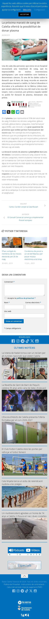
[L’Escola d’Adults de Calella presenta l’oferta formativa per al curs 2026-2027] (24, 432)
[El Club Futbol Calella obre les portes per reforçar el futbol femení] (24, 465)
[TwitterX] (32, 341)
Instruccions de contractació (32, 584)
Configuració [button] (39, 9)
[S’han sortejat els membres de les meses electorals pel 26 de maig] (13, 242)
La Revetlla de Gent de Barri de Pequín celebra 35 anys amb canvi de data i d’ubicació (24, 386)
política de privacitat (26, 298)
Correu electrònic (33, 302)
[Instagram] (18, 341)
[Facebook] (13, 341)
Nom (7, 302)
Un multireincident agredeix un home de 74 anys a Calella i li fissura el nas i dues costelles (24, 515)
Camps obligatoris (12, 328)
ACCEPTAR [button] (24, 14)
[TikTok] (27, 341)
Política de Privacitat (12, 584)
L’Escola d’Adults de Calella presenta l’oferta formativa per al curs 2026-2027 (23, 418)
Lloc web (7, 311)
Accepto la (21, 298)
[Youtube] (37, 341)
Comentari (9, 282)
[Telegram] (22, 341)
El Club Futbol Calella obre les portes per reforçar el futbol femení (22, 450)
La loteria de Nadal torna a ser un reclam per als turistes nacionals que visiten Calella (23, 354)
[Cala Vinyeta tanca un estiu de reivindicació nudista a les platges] (24, 497)
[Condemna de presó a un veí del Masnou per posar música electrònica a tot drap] (35, 242)
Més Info (27, 9)
